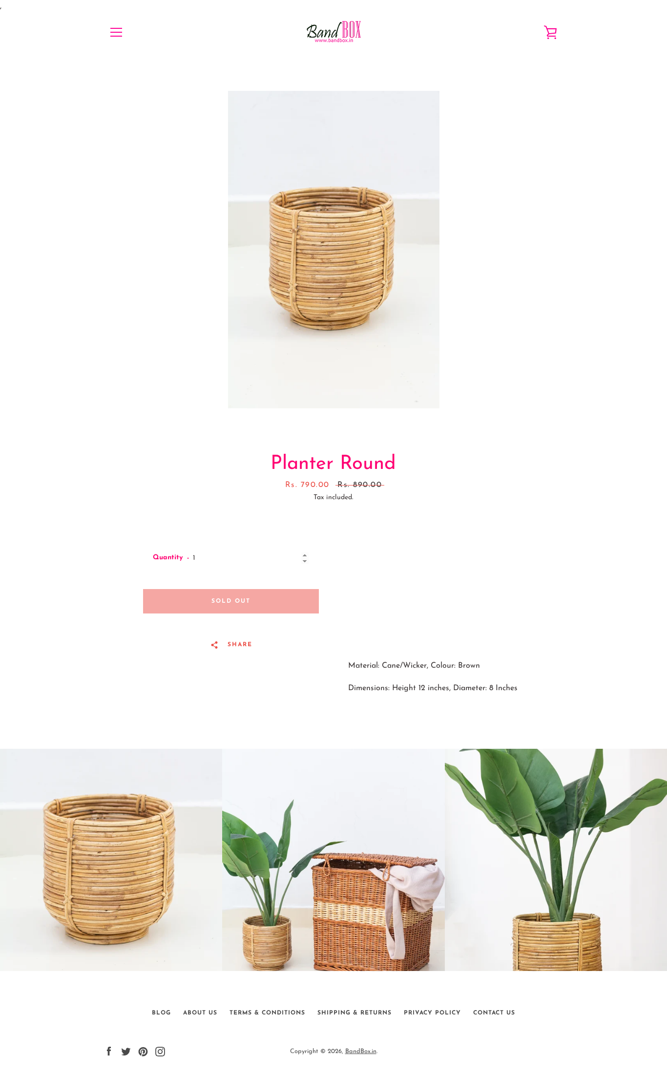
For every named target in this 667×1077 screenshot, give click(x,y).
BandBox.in (360, 1051)
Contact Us (494, 1013)
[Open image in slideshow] (333, 249)
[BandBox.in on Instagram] (160, 1051)
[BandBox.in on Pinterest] (143, 1051)
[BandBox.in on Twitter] (126, 1051)
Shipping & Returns (354, 1013)
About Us (200, 1013)
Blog (161, 1013)
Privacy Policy (432, 1013)
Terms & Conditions (267, 1013)
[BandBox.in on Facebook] (109, 1051)
